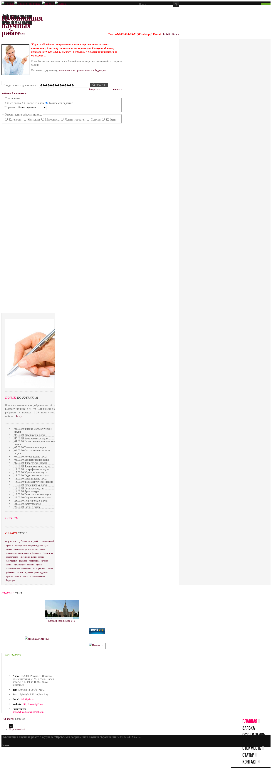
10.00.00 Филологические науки (32, 466)
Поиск (100, 85)
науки (33, 556)
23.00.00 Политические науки (31, 500)
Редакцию (10, 580)
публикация (25, 541)
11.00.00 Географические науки (31, 469)
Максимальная (13, 568)
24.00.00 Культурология (27, 503)
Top (11, 726)
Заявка (9, 564)
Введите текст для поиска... (21, 85)
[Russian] (7, 3)
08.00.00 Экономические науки (31, 459)
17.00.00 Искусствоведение (29, 488)
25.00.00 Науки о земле (27, 507)
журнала (29, 572)
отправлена (11, 552)
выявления (19, 548)
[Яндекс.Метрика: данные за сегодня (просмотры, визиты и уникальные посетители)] (37, 638)
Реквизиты (48, 552)
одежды (44, 572)
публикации (35, 552)
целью (9, 548)
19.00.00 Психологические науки (32, 494)
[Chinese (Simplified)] (27, 3)
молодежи (40, 548)
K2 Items (111, 119)
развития (29, 548)
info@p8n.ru (171, 34)
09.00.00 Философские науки (30, 463)
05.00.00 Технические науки (30, 447)
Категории (15, 119)
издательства (12, 556)
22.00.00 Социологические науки (32, 497)
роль (36, 572)
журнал (44, 560)
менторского (21, 545)
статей (50, 568)
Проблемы (25, 556)
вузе (46, 545)
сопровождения (35, 545)
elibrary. (18, 416)
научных (10, 541)
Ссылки (95, 119)
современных (39, 576)
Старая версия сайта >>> (61, 620)
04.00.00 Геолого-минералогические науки (34, 442)
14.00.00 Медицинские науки (30, 478)
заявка (41, 556)
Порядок (10, 107)
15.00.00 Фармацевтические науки (33, 481)
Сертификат (11, 560)
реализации (23, 552)
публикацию (20, 564)
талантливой (48, 541)
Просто (30, 564)
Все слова (14, 103)
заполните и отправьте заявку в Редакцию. (83, 70)
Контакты (34, 119)
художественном (13, 576)
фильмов (23, 560)
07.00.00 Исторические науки (30, 456)
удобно (39, 564)
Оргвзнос (40, 568)
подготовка (34, 560)
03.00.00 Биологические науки (31, 438)
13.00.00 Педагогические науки (31, 475)
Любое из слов (35, 103)
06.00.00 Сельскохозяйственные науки (32, 452)
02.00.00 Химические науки (30, 435)
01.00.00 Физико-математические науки (33, 430)
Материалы (52, 119)
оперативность (28, 568)
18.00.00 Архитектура (26, 491)
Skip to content (17, 33)
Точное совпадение (60, 103)
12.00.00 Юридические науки (30, 472)
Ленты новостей (75, 119)
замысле (27, 576)
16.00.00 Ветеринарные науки (31, 485)
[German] (61, 3)
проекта (9, 545)
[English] (48, 3)
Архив (20, 572)
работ (37, 541)
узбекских (11, 572)
